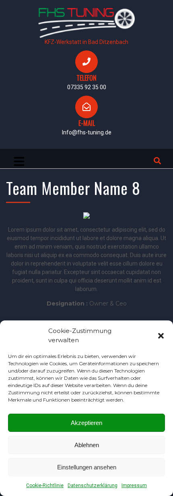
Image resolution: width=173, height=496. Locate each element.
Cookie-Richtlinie (45, 485)
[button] (161, 336)
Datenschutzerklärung (92, 485)
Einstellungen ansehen (86, 467)
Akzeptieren (86, 422)
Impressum (134, 485)
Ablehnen (86, 445)
